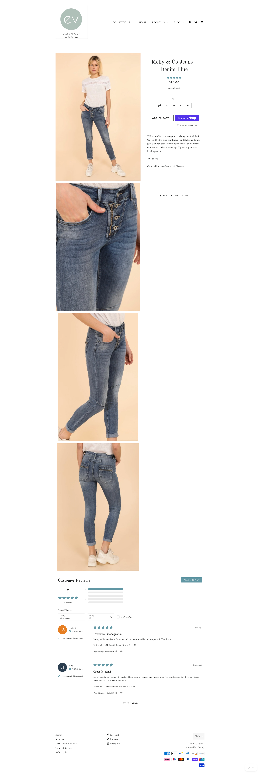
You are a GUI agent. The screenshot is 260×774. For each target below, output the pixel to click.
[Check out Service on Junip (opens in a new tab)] (135, 703)
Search (59, 735)
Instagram (115, 743)
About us (159, 22)
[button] (173, 77)
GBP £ (197, 736)
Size (174, 99)
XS (159, 105)
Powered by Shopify (195, 747)
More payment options (187, 125)
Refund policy (62, 752)
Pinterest (114, 739)
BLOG (178, 22)
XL (188, 105)
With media (126, 617)
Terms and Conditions (66, 743)
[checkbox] (130, 617)
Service (201, 743)
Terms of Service (63, 748)
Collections (122, 22)
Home (143, 22)
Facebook (114, 735)
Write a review (191, 580)
